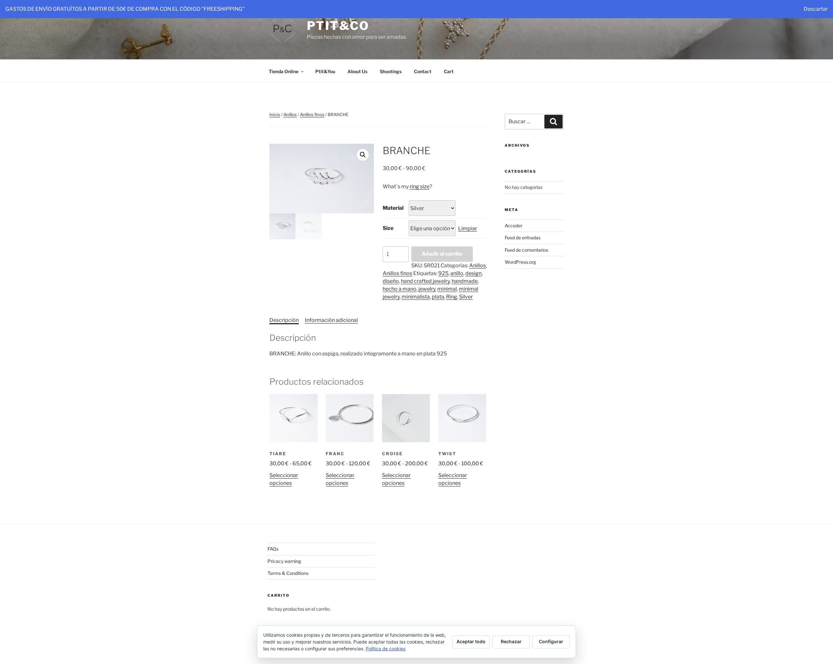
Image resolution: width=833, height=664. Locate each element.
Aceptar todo (471, 641)
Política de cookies (385, 648)
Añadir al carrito (442, 254)
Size (388, 228)
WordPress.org (520, 262)
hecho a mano (399, 289)
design (473, 273)
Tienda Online (283, 71)
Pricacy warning (284, 561)
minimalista (416, 297)
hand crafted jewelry (425, 281)
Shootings (391, 71)
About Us (357, 71)
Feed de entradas (522, 237)
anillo (456, 273)
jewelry (426, 289)
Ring (451, 297)
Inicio (274, 114)
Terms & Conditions (287, 573)
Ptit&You (325, 71)
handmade (465, 281)
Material (393, 208)
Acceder (513, 225)
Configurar (551, 641)
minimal (447, 289)
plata (438, 297)
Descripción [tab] (284, 320)
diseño (391, 281)
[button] (363, 155)
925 (443, 273)
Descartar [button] (816, 9)
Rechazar (511, 641)
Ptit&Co (338, 26)
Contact (422, 71)
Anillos (290, 114)
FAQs (273, 548)
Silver (466, 297)
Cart (449, 71)
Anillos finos (312, 114)
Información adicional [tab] (331, 320)
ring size (420, 186)
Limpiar (467, 228)
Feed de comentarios (526, 250)
